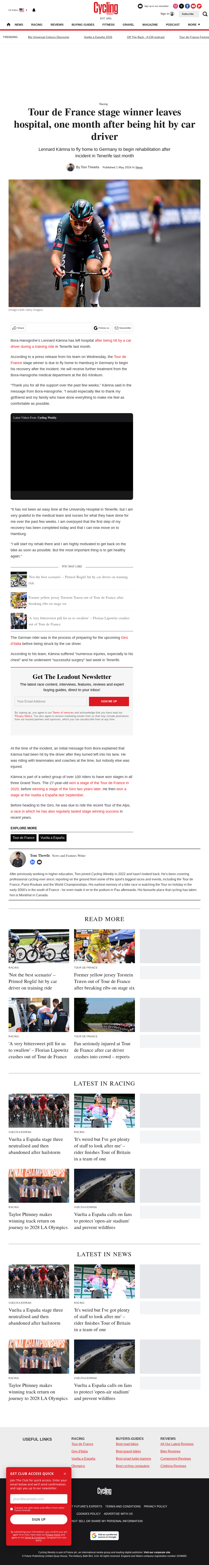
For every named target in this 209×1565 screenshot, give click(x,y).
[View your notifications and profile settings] (34, 10)
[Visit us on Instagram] (175, 6)
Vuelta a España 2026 (98, 37)
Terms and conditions (123, 1506)
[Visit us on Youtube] (193, 6)
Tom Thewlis (90, 167)
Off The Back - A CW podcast (146, 37)
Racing (36, 24)
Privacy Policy (53, 1534)
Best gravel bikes (128, 1451)
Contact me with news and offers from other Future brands (39, 1509)
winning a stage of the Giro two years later (66, 789)
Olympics (78, 1466)
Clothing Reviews (173, 1466)
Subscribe (188, 14)
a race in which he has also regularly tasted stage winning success (65, 811)
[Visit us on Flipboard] (199, 6)
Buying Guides (83, 24)
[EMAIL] (40, 862)
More (192, 24)
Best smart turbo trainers (133, 1458)
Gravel (128, 24)
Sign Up (39, 1519)
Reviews (57, 24)
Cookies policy (89, 1513)
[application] (72, 456)
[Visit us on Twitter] (181, 6)
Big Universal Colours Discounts (48, 37)
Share (20, 328)
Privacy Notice (23, 716)
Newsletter (125, 328)
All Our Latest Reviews (176, 1444)
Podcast (173, 24)
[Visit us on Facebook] (187, 6)
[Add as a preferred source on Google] (104, 1535)
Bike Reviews (170, 1451)
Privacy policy (155, 1506)
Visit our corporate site (157, 1552)
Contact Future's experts (81, 1506)
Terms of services (63, 712)
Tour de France (23, 837)
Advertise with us (118, 1513)
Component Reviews (175, 1458)
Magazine (150, 24)
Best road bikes (127, 1444)
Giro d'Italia (79, 1451)
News (19, 24)
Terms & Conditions (35, 1537)
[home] (9, 24)
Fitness (108, 24)
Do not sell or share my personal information (105, 1521)
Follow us (104, 328)
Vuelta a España (52, 837)
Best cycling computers (132, 1466)
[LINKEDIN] (33, 862)
